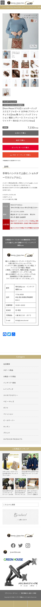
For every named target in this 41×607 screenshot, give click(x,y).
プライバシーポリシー (12, 593)
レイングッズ (8, 389)
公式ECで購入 (20, 133)
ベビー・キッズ (8, 401)
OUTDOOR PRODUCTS (12, 439)
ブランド (6, 433)
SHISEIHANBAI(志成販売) (13, 105)
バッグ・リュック (10, 102)
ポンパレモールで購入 (20, 147)
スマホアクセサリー (10, 395)
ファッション (8, 414)
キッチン (6, 426)
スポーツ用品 (8, 370)
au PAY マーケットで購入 (20, 155)
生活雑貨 (6, 364)
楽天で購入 (20, 140)
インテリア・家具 (9, 383)
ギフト (5, 408)
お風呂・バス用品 (9, 376)
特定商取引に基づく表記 (28, 593)
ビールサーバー (9, 420)
